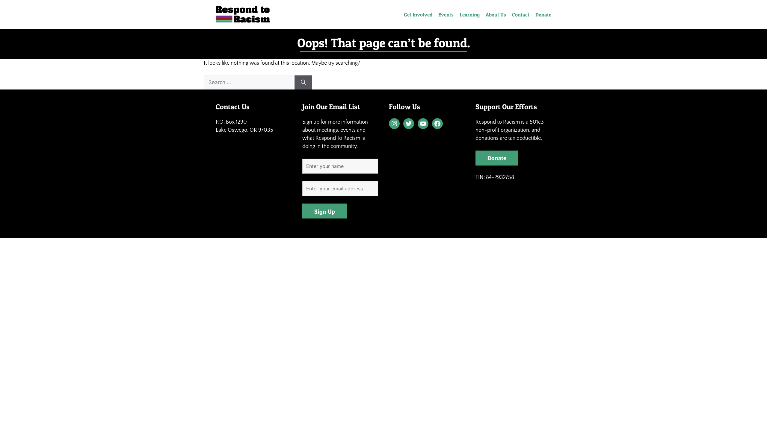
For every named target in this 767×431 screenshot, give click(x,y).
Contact (520, 14)
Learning (470, 14)
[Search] (303, 82)
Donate (543, 14)
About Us (496, 14)
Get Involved (418, 14)
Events (446, 14)
